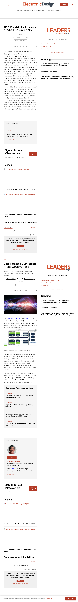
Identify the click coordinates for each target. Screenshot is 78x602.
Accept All (70, 598)
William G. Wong (11, 279)
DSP (5, 23)
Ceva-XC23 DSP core (14, 318)
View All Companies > (57, 52)
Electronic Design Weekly (35, 15)
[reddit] (23, 46)
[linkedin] (17, 46)
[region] (20, 231)
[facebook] (15, 46)
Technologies (13, 15)
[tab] (8, 227)
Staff (20, 34)
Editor (12, 469)
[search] (8, 5)
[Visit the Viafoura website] (33, 235)
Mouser (43, 49)
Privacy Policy (49, 598)
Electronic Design (29, 279)
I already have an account (20, 249)
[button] (5, 5)
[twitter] (20, 46)
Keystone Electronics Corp (49, 44)
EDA (5, 259)
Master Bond (45, 46)
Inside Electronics (63, 15)
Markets (22, 15)
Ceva (26, 318)
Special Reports (51, 15)
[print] (36, 46)
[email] (26, 46)
